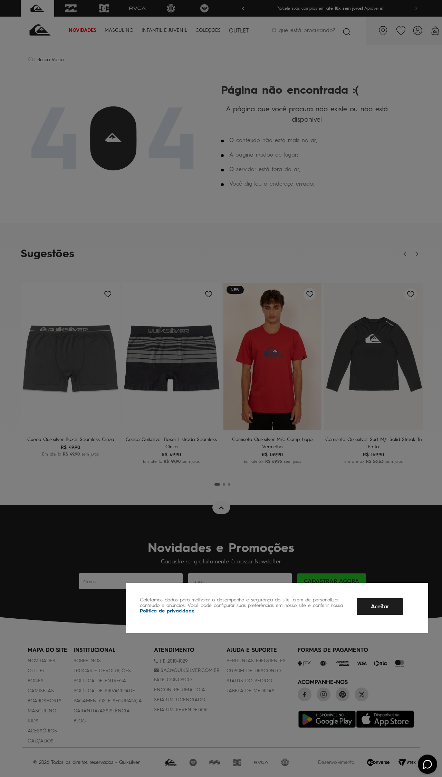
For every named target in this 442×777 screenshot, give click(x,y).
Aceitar (380, 606)
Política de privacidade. (167, 611)
